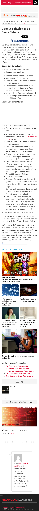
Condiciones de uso (8, 507)
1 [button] (6, 442)
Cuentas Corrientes (25, 21)
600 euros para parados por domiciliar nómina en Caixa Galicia (20, 370)
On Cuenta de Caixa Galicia (17, 366)
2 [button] (12, 442)
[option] (19, 421)
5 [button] (27, 442)
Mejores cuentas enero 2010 (15, 430)
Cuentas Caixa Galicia (10, 21)
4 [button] (22, 442)
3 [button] (17, 442)
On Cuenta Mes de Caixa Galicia (19, 373)
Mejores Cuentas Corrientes (19, 3)
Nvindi (24, 23)
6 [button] (32, 442)
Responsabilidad (20, 507)
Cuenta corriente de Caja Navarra (19, 376)
